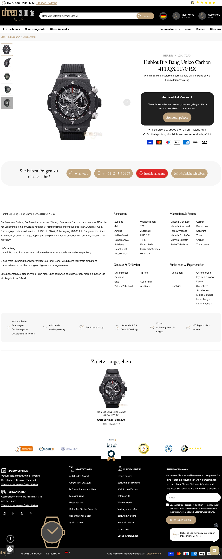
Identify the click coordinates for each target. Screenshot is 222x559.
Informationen (168, 29)
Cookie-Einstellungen (128, 535)
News (187, 29)
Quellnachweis (76, 522)
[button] (127, 102)
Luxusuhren (10, 29)
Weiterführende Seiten (80, 515)
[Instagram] (4, 513)
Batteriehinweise (126, 522)
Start (3, 36)
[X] (31, 513)
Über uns (215, 29)
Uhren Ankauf (58, 29)
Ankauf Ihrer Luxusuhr (80, 482)
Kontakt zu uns (76, 496)
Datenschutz (124, 496)
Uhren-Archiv (29, 36)
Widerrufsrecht (125, 502)
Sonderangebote (35, 29)
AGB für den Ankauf (79, 476)
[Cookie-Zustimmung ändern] (10, 549)
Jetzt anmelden (181, 519)
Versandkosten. (153, 553)
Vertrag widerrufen (127, 509)
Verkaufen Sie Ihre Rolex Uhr (83, 509)
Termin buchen (125, 476)
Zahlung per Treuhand (129, 482)
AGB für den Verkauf (128, 489)
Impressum (123, 529)
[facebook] (22, 513)
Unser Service (76, 502)
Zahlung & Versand (127, 515)
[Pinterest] (13, 513)
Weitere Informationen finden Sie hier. (19, 484)
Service (200, 29)
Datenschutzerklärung (204, 512)
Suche (147, 16)
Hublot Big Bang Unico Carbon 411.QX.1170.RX (111, 413)
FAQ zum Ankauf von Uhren (83, 489)
